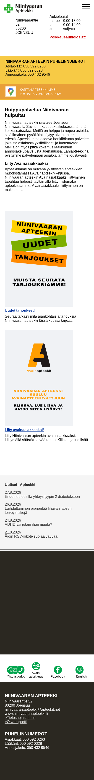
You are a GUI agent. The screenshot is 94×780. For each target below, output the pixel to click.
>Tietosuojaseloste (20, 718)
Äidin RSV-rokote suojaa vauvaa (31, 536)
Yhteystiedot (16, 676)
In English (80, 676)
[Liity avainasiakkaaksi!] (39, 332)
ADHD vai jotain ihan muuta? (28, 524)
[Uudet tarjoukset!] (39, 212)
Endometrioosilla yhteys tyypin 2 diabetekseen (42, 497)
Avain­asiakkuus (36, 674)
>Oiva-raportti (16, 722)
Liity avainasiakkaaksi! (24, 430)
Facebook (58, 676)
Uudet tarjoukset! (20, 310)
